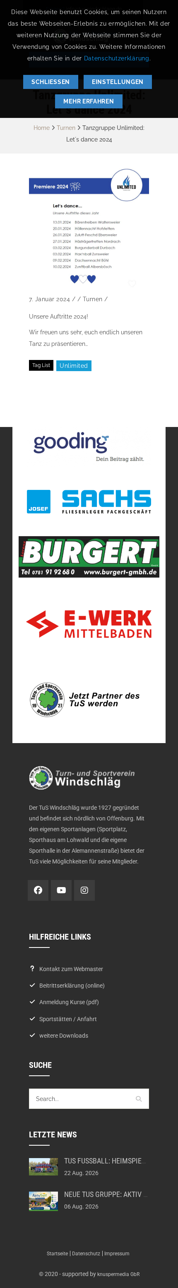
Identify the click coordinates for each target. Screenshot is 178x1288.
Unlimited (74, 365)
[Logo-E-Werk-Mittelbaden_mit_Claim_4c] (89, 624)
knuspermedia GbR (118, 1274)
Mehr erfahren (88, 101)
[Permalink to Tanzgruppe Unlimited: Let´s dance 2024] (89, 228)
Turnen (66, 128)
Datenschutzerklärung (116, 58)
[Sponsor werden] (89, 699)
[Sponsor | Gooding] (89, 447)
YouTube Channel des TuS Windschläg (61, 890)
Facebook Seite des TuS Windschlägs (38, 890)
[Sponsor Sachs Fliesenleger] (89, 501)
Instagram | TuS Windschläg (84, 890)
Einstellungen (118, 82)
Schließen (50, 82)
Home (42, 128)
